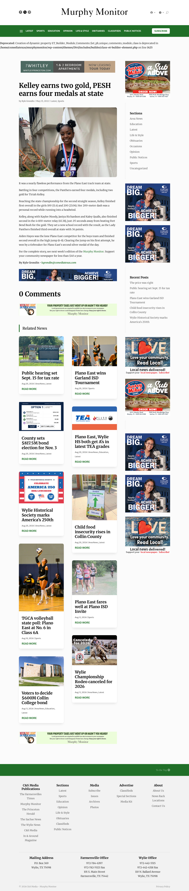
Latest (29, 31)
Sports (40, 31)
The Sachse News (30, 819)
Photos (94, 807)
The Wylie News (30, 824)
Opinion (67, 31)
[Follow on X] (25, 12)
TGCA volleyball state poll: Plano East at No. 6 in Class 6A (37, 625)
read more (29, 389)
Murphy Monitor (93, 251)
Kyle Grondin (28, 101)
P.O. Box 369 (41, 863)
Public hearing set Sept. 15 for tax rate (40, 375)
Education (54, 31)
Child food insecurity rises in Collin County (92, 532)
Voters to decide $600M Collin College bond (37, 698)
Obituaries (98, 31)
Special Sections (126, 796)
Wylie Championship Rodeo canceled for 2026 (93, 679)
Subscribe (160, 30)
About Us (158, 790)
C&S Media (30, 830)
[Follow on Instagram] (29, 12)
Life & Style (82, 31)
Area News (40, 383)
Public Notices (132, 31)
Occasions (136, 146)
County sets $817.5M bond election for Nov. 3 (39, 443)
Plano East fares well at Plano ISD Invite (91, 606)
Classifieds (114, 31)
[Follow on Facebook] (20, 12)
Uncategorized (139, 168)
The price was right (141, 282)
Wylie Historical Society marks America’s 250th (37, 515)
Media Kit (126, 801)
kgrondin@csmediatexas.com (58, 262)
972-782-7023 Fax (94, 867)
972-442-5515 (148, 863)
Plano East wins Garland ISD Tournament (90, 377)
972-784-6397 (94, 863)
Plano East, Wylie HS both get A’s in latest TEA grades (92, 441)
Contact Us (158, 806)
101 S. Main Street (94, 871)
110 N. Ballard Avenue (147, 871)
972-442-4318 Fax (147, 867)
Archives (94, 801)
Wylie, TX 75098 (41, 867)
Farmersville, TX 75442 (94, 876)
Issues (94, 796)
